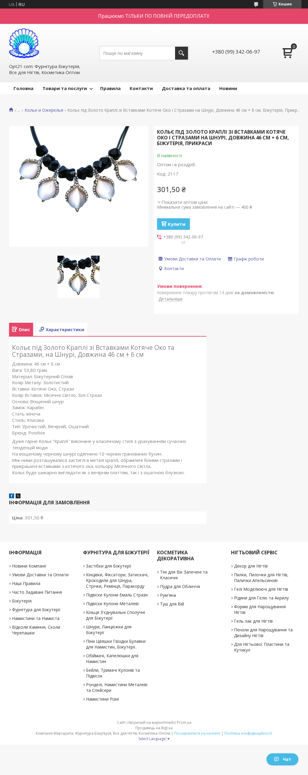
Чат (287, 759)
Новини (228, 88)
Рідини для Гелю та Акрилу (261, 598)
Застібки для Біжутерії (108, 566)
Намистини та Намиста (36, 618)
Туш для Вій (172, 604)
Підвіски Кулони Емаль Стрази (117, 595)
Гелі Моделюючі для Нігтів (261, 589)
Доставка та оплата (186, 88)
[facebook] (11, 496)
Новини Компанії (29, 566)
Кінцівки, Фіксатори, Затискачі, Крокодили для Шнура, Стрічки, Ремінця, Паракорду (117, 580)
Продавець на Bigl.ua (154, 727)
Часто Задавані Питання (37, 592)
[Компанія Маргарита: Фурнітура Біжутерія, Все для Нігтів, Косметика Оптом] (24, 43)
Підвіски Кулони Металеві (112, 603)
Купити (176, 224)
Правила (110, 88)
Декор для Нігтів (251, 566)
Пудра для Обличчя (180, 586)
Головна (23, 88)
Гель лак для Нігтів (253, 621)
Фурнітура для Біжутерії (36, 609)
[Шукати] (181, 53)
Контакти (141, 88)
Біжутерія (22, 601)
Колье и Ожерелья (44, 110)
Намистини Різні (102, 699)
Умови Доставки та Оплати (40, 574)
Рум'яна (168, 595)
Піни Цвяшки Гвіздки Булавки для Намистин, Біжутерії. (116, 644)
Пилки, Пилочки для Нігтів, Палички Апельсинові (261, 577)
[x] (18, 496)
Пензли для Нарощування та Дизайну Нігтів (263, 632)
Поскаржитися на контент (197, 733)
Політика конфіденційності (248, 733)
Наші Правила (26, 583)
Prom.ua (184, 722)
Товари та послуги (64, 88)
